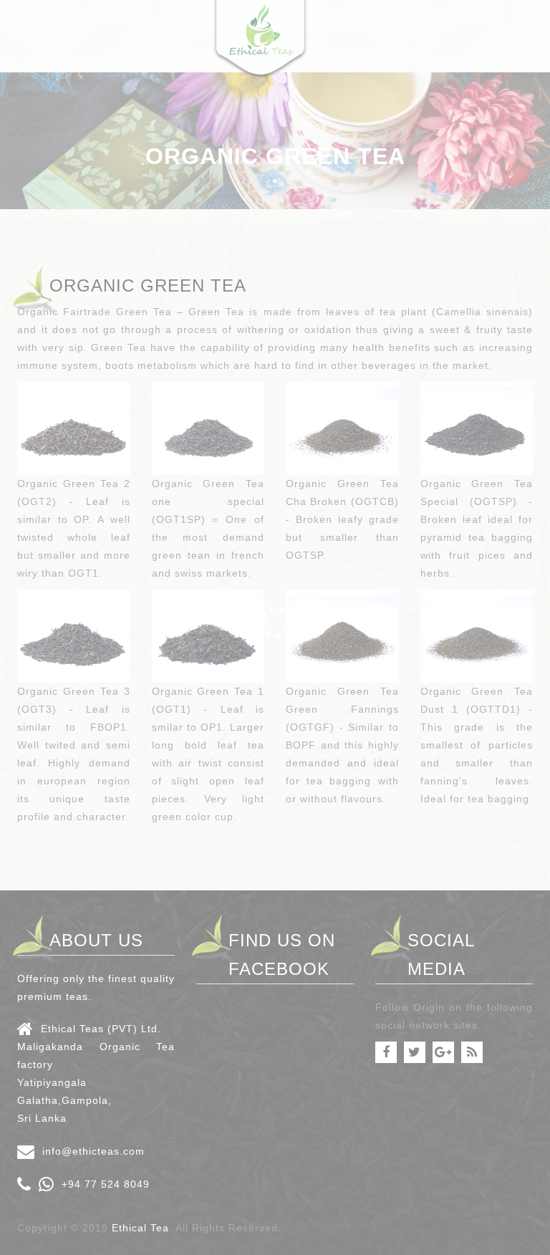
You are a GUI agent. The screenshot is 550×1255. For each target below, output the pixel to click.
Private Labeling (324, 54)
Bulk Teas (448, 19)
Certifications (369, 19)
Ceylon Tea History (218, 19)
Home (73, 19)
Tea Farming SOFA (224, 54)
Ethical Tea (140, 1228)
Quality (299, 19)
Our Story (126, 19)
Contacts (406, 54)
